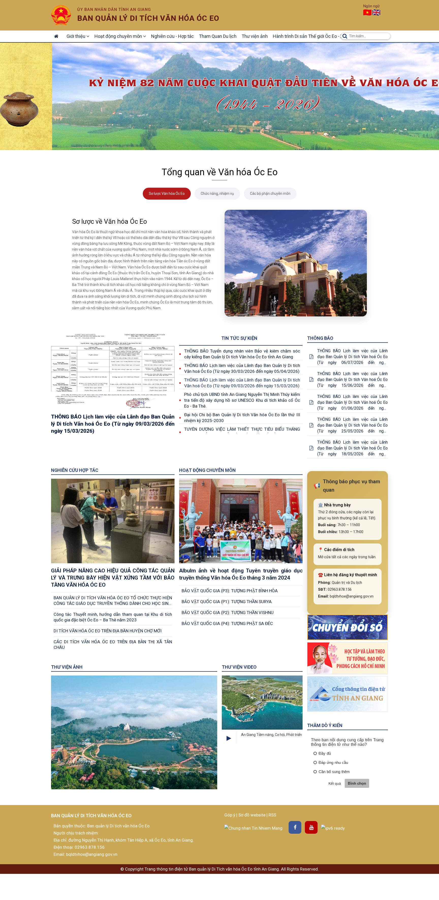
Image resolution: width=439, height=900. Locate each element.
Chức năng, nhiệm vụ (217, 193)
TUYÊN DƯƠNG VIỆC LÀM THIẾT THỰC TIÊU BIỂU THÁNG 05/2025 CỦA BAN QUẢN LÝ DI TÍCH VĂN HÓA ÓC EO (242, 432)
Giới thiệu (76, 36)
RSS (272, 814)
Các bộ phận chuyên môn (270, 193)
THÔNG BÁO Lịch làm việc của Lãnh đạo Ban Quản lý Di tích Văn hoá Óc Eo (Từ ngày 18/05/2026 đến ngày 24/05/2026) (352, 448)
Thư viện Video (239, 667)
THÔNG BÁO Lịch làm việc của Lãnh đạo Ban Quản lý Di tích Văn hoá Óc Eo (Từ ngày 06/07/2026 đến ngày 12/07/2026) (352, 356)
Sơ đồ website (252, 814)
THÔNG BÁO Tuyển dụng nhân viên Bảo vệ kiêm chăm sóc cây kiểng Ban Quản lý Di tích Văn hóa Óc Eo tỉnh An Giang (242, 353)
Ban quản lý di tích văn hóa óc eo (148, 18)
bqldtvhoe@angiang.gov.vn (91, 854)
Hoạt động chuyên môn (119, 36)
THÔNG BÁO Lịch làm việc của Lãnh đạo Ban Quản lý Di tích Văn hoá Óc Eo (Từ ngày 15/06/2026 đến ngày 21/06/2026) (352, 379)
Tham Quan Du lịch (218, 36)
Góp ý (230, 814)
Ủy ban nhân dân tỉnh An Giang (114, 9)
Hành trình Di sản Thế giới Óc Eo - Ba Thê (313, 36)
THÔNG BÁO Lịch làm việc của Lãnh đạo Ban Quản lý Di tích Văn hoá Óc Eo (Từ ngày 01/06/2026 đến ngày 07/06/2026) (352, 402)
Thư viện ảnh (255, 36)
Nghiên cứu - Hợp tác (172, 36)
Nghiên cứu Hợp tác (74, 470)
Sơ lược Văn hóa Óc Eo (167, 193)
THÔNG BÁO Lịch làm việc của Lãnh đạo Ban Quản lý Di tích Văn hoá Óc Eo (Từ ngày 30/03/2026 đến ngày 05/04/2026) (242, 368)
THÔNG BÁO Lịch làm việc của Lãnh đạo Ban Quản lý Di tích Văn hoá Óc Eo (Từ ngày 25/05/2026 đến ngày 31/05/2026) (352, 425)
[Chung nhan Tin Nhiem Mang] (253, 827)
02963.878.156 (90, 847)
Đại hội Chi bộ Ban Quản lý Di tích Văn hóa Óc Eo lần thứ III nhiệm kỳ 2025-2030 (242, 417)
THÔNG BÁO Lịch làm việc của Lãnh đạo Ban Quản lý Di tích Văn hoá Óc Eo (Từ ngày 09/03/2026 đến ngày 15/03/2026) (242, 382)
